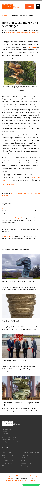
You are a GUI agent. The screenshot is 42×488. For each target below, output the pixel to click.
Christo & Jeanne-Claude (30, 452)
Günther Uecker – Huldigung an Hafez (13, 218)
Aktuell (7, 32)
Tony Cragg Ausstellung (25, 193)
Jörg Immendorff (7, 460)
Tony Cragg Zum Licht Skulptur (14, 361)
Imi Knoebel (6, 458)
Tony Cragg (32, 47)
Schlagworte (10, 480)
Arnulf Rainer (6, 452)
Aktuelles (12, 32)
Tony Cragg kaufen (8, 184)
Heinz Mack (25, 455)
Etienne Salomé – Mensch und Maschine (14, 227)
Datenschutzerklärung (21, 480)
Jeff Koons (24, 458)
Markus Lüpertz (26, 463)
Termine (33, 32)
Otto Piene (5, 466)
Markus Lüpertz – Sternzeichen (11, 209)
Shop (30, 6)
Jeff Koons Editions (7, 236)
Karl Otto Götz (26, 460)
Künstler (27, 32)
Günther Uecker (7, 455)
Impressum (32, 480)
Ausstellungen (20, 32)
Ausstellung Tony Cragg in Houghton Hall (18, 281)
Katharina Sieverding (9, 463)
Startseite (4, 15)
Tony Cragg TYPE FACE (11, 321)
